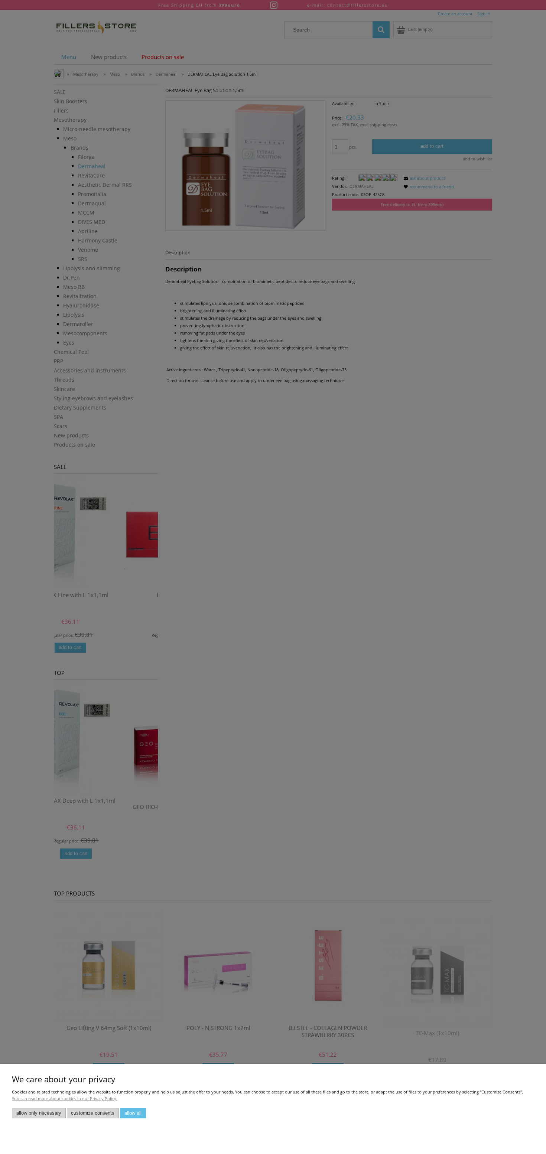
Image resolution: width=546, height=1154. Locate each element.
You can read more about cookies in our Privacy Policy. (64, 1098)
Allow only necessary (38, 1113)
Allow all (133, 1113)
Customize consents (92, 1113)
